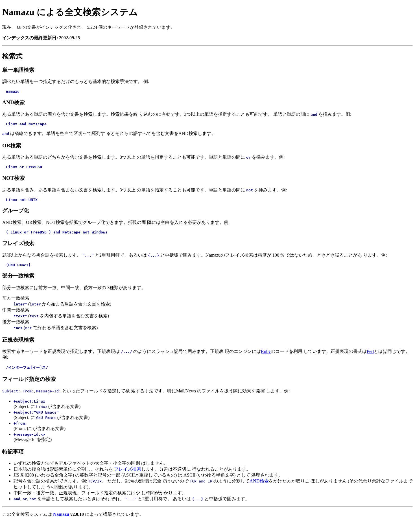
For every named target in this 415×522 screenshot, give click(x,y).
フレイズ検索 (127, 469)
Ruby (266, 351)
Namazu (61, 514)
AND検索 (259, 481)
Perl (370, 351)
